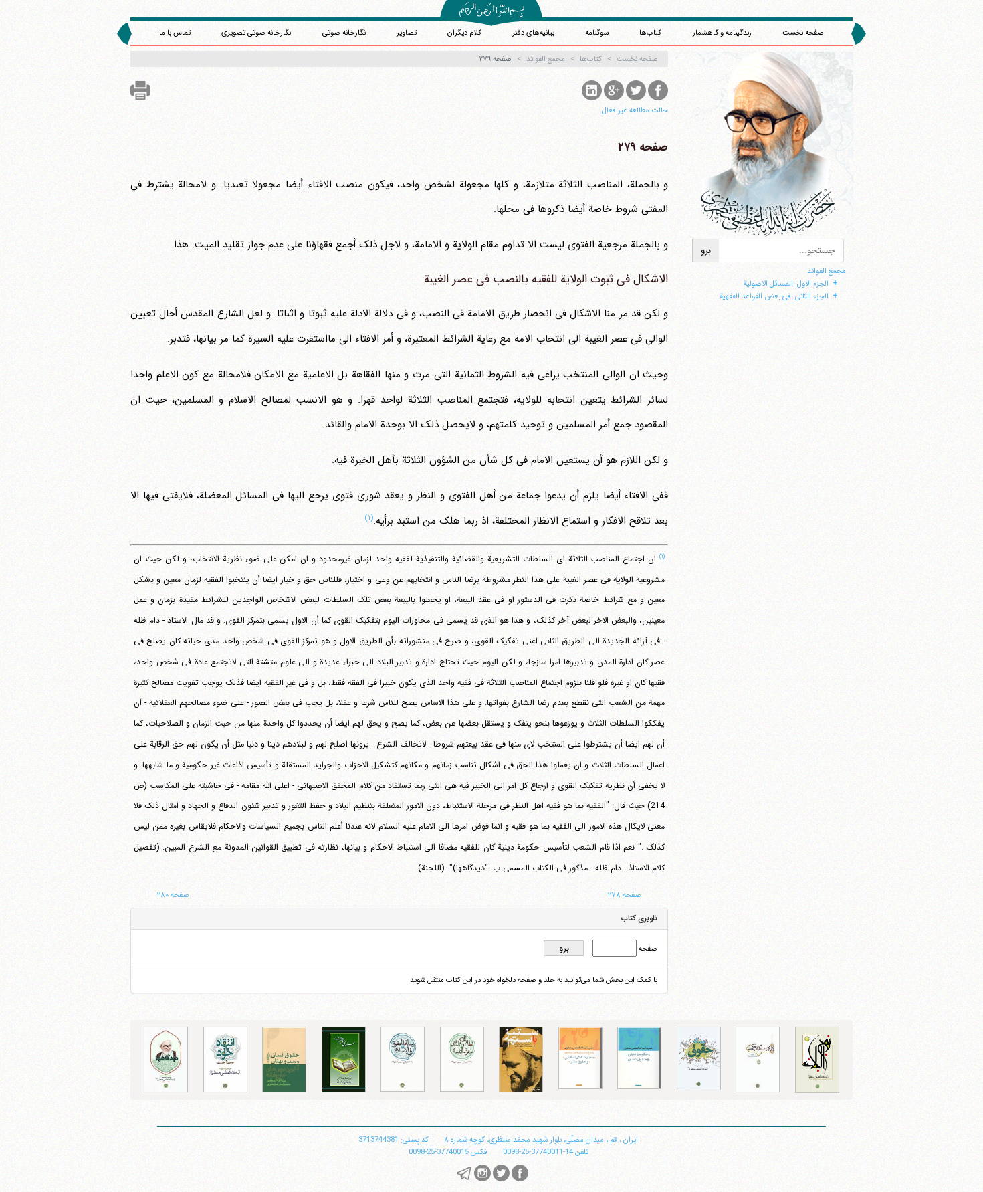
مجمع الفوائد (826, 271)
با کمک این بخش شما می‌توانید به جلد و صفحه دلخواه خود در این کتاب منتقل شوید (533, 980)
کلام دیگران (464, 33)
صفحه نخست (803, 33)
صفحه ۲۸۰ (173, 895)
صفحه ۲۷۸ (624, 895)
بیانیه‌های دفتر (533, 33)
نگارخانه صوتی (344, 33)
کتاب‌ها (650, 33)
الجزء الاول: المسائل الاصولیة (786, 284)
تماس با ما (175, 33)
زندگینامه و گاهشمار (722, 33)
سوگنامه (597, 33)
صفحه (647, 948)
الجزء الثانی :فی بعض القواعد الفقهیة (774, 296)
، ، (541, 1140)
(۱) (368, 518)
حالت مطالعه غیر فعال (635, 110)
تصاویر (407, 33)
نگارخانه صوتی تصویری (256, 33)
